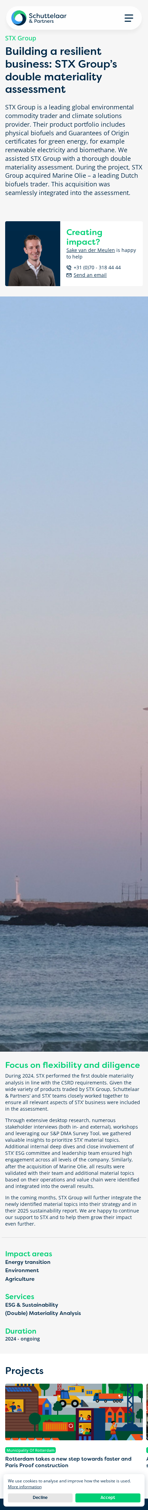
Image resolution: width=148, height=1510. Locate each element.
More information (25, 1487)
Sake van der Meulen (90, 250)
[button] (129, 18)
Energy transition (28, 1262)
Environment (22, 1270)
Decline (40, 1497)
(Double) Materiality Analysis (43, 1313)
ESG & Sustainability (31, 1305)
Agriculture (19, 1279)
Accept (108, 1497)
